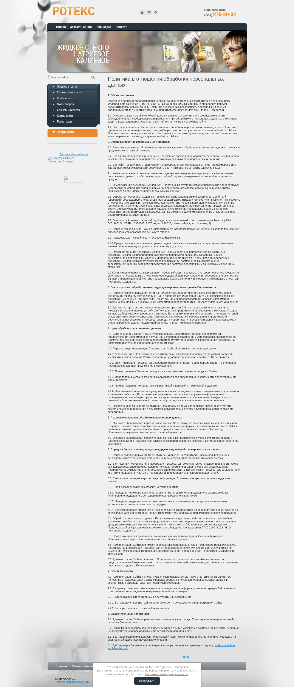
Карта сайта (65, 115)
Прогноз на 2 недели (61, 161)
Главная (60, 26)
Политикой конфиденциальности (166, 674)
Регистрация (65, 121)
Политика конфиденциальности (72, 682)
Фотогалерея (65, 104)
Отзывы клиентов (68, 110)
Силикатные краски (69, 92)
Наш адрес (104, 26)
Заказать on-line (81, 26)
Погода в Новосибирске (73, 154)
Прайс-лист (64, 98)
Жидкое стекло (67, 86)
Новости (121, 26)
